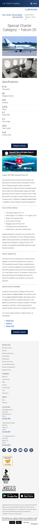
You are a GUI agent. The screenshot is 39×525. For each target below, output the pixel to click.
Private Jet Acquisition (8, 367)
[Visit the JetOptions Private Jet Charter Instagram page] (26, 450)
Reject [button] (18, 522)
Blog (3, 400)
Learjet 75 (9, 323)
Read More (26, 522)
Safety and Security (8, 353)
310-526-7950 (6, 418)
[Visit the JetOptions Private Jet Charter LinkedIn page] (15, 450)
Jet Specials (5, 356)
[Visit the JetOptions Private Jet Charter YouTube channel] (20, 450)
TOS (3, 390)
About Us (4, 376)
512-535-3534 (6, 445)
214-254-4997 (6, 431)
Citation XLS (10, 321)
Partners (4, 402)
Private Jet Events (7, 361)
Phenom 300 (10, 326)
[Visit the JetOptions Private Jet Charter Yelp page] (31, 450)
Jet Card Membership (8, 364)
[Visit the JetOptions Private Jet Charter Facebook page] (4, 450)
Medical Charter (6, 370)
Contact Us (5, 393)
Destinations (5, 359)
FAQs (3, 382)
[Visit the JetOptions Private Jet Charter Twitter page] (9, 450)
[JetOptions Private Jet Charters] (10, 3)
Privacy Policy (6, 387)
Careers (4, 385)
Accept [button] (12, 522)
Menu (35, 3)
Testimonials (6, 379)
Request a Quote (19, 146)
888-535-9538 (32, 9)
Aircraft (4, 350)
